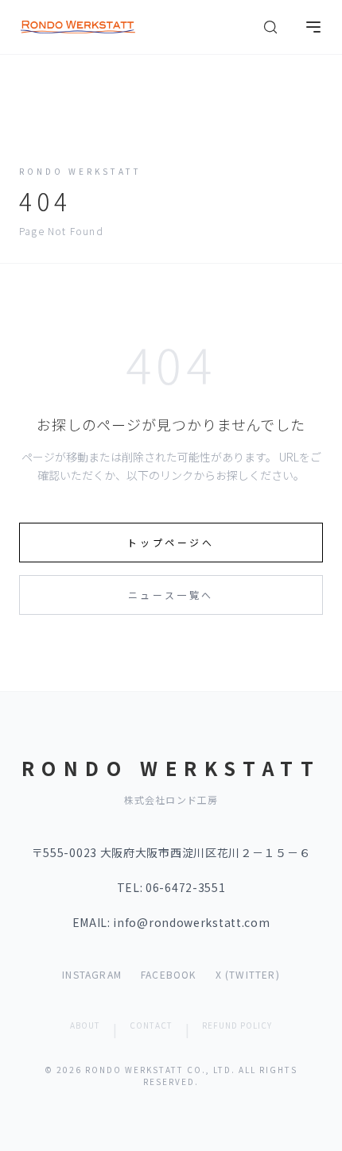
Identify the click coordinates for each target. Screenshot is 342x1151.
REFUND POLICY (237, 1025)
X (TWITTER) (248, 974)
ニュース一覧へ (171, 594)
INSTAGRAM (92, 974)
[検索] (270, 27)
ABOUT (85, 1025)
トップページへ (170, 542)
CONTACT (151, 1025)
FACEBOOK (168, 974)
